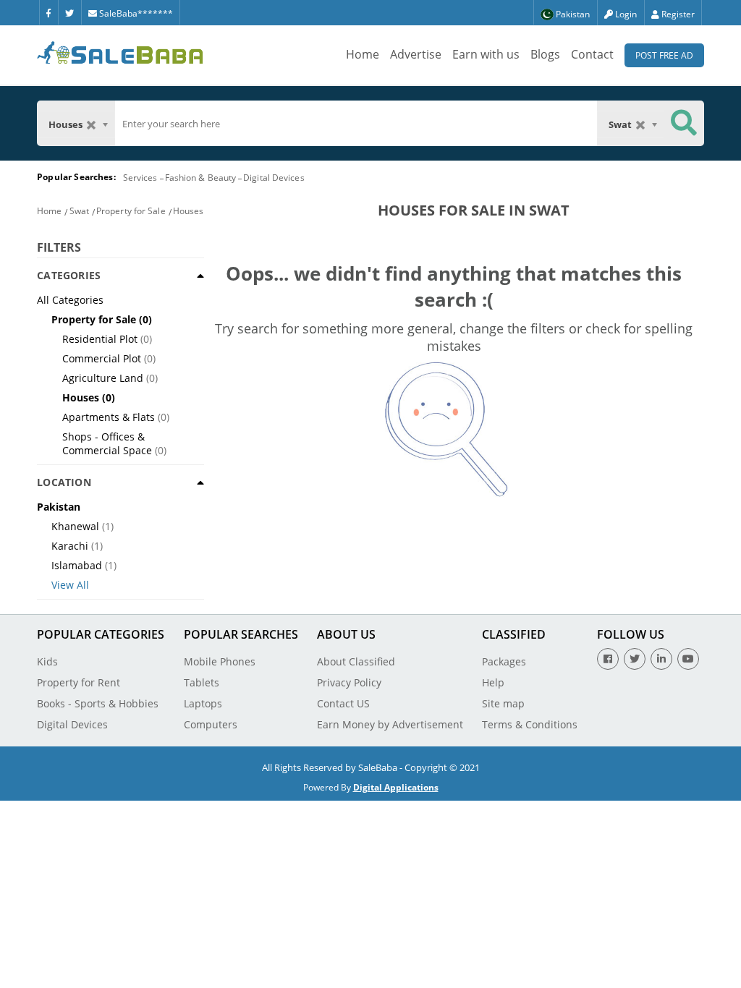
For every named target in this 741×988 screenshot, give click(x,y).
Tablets (201, 682)
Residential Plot (99, 339)
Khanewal (75, 526)
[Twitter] (69, 12)
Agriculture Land (102, 378)
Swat (79, 211)
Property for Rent (78, 682)
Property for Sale (131, 211)
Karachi (69, 546)
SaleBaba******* (135, 13)
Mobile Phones (219, 661)
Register (677, 14)
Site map (503, 703)
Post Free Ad (664, 55)
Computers (210, 724)
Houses (188, 211)
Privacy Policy (349, 682)
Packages (504, 661)
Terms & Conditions (529, 724)
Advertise (415, 54)
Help (493, 682)
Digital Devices (274, 177)
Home (362, 54)
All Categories (70, 300)
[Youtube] (688, 659)
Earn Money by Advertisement (390, 724)
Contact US (343, 703)
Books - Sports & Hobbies (97, 703)
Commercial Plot (101, 358)
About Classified (356, 661)
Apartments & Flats (108, 417)
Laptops (203, 703)
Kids (47, 661)
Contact (592, 54)
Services (140, 177)
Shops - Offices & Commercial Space (107, 443)
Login (625, 14)
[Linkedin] (661, 659)
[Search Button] (684, 123)
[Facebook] (48, 12)
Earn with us (486, 54)
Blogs (545, 54)
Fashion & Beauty (201, 177)
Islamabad (76, 565)
